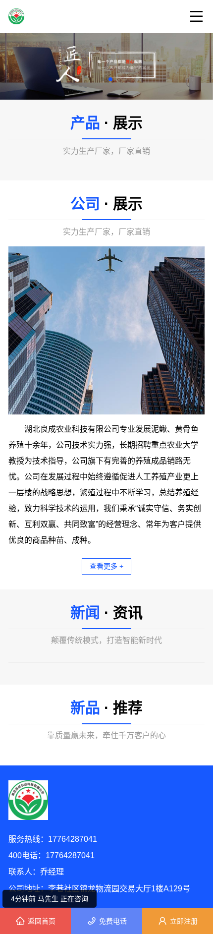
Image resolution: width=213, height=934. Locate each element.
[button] (103, 79)
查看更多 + (106, 566)
